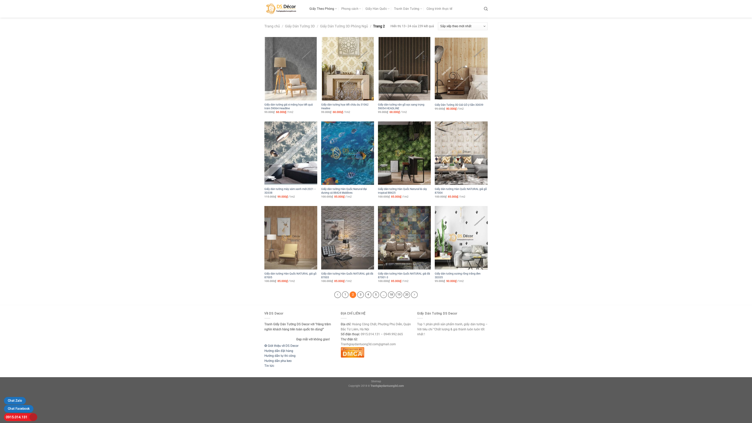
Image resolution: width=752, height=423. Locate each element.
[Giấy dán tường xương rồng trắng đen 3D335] (461, 237)
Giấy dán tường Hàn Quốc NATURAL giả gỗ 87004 (461, 190)
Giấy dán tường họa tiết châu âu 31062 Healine (345, 106)
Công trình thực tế (439, 9)
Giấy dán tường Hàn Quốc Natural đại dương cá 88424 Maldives (344, 190)
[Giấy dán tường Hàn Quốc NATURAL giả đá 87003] (347, 237)
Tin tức (269, 366)
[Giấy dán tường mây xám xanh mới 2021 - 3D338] (290, 153)
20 (406, 294)
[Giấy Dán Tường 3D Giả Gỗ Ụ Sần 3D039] (461, 68)
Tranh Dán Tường (406, 9)
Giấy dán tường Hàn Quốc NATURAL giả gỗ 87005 (290, 275)
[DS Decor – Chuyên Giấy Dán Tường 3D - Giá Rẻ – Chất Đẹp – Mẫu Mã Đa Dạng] (284, 8)
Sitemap (376, 381)
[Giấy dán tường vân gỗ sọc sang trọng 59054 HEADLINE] (404, 68)
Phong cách (349, 9)
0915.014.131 (16, 417)
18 (391, 294)
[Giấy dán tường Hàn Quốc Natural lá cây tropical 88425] (404, 153)
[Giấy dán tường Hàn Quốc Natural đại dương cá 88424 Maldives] (347, 153)
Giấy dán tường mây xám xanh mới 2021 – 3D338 (290, 190)
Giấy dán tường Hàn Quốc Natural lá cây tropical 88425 (402, 190)
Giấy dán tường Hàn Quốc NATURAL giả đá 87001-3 (404, 275)
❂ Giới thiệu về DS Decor (281, 346)
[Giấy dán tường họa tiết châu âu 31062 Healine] (347, 68)
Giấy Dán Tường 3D (300, 26)
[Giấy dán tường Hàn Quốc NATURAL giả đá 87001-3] (404, 237)
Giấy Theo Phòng (321, 9)
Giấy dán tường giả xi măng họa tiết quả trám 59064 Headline (288, 106)
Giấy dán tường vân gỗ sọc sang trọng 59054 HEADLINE (401, 106)
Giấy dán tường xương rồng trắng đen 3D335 (458, 275)
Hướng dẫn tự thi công (280, 356)
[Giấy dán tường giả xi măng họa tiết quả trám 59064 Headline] (290, 68)
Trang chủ (272, 26)
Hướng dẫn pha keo (278, 361)
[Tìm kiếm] (486, 9)
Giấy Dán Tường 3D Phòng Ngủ (344, 26)
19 (398, 294)
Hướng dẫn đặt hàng (278, 351)
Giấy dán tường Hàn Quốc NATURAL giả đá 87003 (347, 275)
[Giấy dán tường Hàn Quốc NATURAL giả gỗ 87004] (461, 153)
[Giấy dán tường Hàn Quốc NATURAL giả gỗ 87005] (290, 237)
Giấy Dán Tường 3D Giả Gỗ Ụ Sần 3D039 (459, 105)
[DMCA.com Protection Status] (352, 352)
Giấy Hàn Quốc (376, 9)
